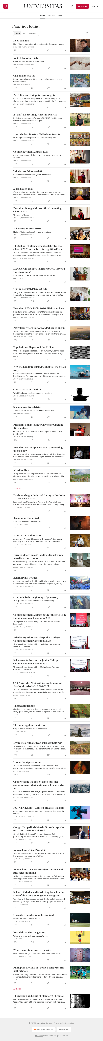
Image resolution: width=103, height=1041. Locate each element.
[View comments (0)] (31, 50)
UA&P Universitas (27, 64)
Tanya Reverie (28, 47)
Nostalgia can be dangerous (29, 932)
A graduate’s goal (23, 188)
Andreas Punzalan (26, 396)
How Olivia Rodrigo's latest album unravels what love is (37, 953)
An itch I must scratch (25, 58)
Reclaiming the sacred (26, 517)
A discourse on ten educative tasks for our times (34, 275)
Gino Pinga (24, 524)
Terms (56, 1023)
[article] (51, 45)
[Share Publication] (72, 6)
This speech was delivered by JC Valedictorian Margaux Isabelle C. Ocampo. (37, 645)
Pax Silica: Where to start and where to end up (39, 327)
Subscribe (82, 6)
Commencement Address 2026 (30, 151)
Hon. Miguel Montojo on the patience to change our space (38, 44)
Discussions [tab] (32, 33)
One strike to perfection (27, 389)
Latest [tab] (17, 33)
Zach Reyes (24, 731)
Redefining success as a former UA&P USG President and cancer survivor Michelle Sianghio (37, 119)
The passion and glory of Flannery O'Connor (38, 995)
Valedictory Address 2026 (27, 171)
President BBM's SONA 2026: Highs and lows (38, 308)
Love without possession (27, 762)
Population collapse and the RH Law (33, 347)
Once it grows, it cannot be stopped (33, 914)
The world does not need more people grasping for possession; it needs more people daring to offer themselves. (39, 766)
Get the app (64, 1029)
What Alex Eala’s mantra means (26, 918)
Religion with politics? (25, 577)
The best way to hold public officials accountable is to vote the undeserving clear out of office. (38, 854)
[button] (43, 15)
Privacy (49, 1023)
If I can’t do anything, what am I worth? (35, 114)
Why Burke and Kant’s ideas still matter (30, 728)
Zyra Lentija (25, 84)
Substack (39, 1035)
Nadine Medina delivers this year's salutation (32, 232)
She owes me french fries (27, 407)
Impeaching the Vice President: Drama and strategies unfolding (38, 871)
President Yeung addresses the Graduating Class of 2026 (37, 210)
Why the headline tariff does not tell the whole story (39, 368)
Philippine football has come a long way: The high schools (38, 969)
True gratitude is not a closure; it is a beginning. (33, 600)
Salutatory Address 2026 (27, 228)
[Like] (15, 50)
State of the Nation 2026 (27, 535)
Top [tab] (23, 33)
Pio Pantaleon (24, 921)
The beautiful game (24, 705)
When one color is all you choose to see (30, 936)
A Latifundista (21, 470)
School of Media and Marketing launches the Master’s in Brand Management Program (38, 894)
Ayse (21, 278)
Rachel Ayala (25, 695)
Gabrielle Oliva (25, 413)
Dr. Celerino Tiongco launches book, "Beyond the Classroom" (39, 270)
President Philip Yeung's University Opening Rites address (38, 426)
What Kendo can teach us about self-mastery (32, 393)
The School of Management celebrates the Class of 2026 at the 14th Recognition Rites (37, 247)
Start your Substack (45, 1029)
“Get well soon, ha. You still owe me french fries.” (34, 410)
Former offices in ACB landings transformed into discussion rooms (38, 556)
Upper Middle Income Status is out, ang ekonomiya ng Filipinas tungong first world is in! (38, 785)
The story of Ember (21, 215)
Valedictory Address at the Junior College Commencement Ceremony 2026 (36, 639)
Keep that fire (21, 40)
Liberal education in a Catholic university (36, 134)
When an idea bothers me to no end (28, 61)
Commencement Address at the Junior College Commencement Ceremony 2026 (39, 616)
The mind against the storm (29, 725)
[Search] (66, 6)
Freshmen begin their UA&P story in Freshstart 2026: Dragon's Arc (39, 497)
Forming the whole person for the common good (34, 137)
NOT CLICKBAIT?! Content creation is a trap (38, 807)
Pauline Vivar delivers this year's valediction (32, 174)
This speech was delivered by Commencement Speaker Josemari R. (37, 622)
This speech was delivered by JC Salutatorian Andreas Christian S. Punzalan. (36, 668)
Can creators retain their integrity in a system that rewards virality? (38, 812)
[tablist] (26, 33)
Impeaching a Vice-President (29, 849)
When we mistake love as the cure (32, 950)
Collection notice (67, 1023)
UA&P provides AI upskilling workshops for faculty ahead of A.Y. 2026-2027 (37, 684)
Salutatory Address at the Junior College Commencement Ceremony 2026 (36, 662)
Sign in (95, 6)
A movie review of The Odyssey (27, 521)
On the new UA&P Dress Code (30, 288)
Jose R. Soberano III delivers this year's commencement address (37, 156)
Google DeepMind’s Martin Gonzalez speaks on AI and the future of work (38, 829)
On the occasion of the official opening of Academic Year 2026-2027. (37, 432)
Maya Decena (24, 507)
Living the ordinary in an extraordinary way (37, 742)
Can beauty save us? (24, 75)
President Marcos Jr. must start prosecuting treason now (38, 449)
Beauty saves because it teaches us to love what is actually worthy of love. (38, 80)
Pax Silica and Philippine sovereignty (34, 95)
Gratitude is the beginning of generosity (36, 597)
